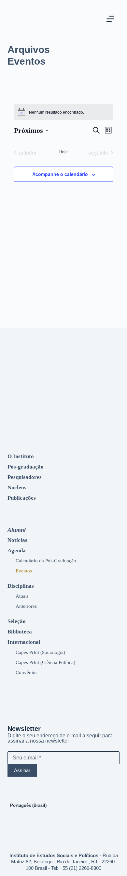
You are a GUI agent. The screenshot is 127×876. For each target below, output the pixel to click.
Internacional (23, 642)
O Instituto (20, 456)
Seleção (16, 621)
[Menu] (110, 19)
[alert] (63, 112)
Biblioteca (19, 632)
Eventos (24, 570)
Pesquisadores (24, 477)
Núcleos (16, 487)
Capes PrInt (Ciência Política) (45, 662)
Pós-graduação (25, 467)
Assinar (22, 770)
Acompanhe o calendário (60, 174)
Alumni (16, 530)
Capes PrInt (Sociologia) (40, 652)
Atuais (22, 596)
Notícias (17, 540)
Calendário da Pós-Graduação (46, 560)
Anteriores (26, 606)
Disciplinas (20, 586)
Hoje (63, 151)
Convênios (26, 672)
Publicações (21, 498)
